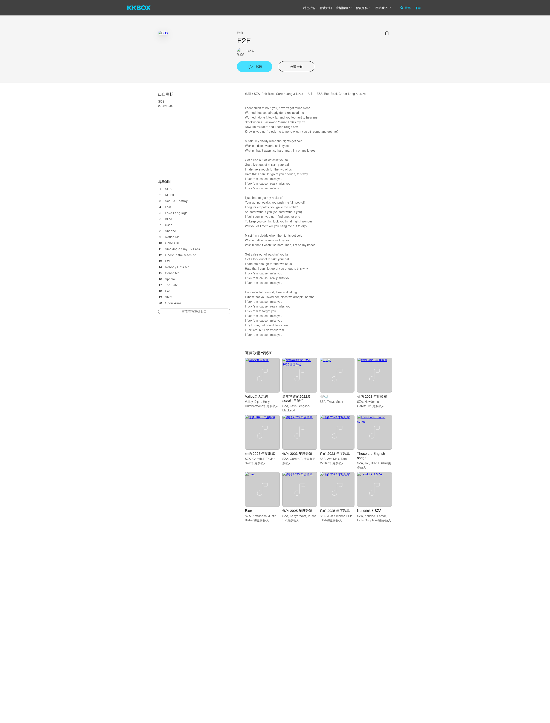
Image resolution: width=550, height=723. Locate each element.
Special (170, 279)
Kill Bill (170, 195)
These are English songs (371, 455)
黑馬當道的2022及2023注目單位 (296, 398)
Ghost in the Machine (180, 255)
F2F (168, 261)
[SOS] (163, 32)
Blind (168, 219)
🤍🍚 (324, 396)
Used (169, 225)
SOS (168, 189)
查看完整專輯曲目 (194, 311)
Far (167, 291)
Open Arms (173, 303)
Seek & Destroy (176, 201)
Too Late (171, 285)
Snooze (170, 231)
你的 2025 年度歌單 (297, 510)
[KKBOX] (139, 7)
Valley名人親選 (256, 396)
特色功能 (309, 8)
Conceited (172, 273)
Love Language (176, 213)
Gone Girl (172, 243)
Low (168, 207)
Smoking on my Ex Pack (182, 249)
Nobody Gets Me (177, 267)
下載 (418, 8)
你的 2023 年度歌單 (372, 396)
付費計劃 (326, 8)
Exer (248, 510)
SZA (250, 50)
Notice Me (172, 237)
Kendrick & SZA (369, 510)
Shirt (168, 297)
